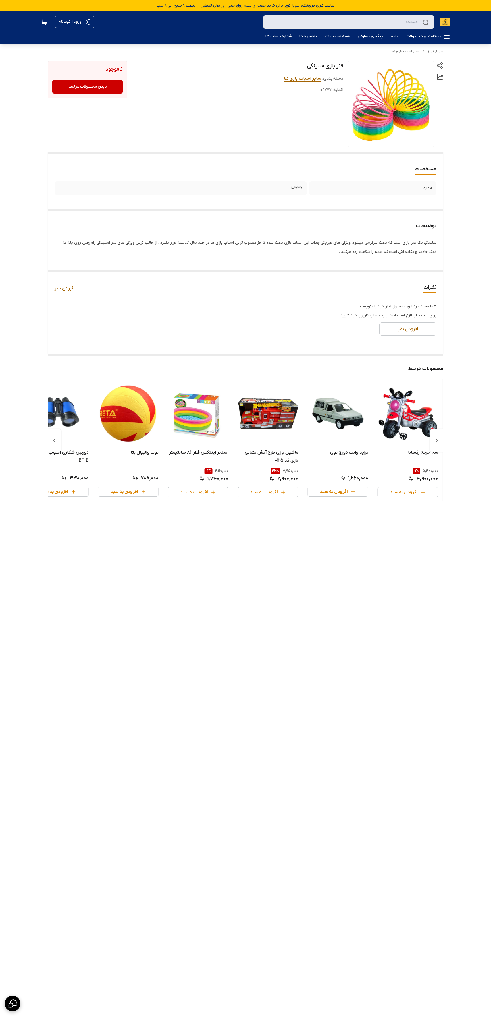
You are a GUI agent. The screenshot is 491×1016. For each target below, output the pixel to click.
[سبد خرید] (44, 21)
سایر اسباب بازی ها (405, 51)
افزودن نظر (65, 288)
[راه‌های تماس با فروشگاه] (12, 1003)
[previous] (437, 440)
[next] (54, 440)
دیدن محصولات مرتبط (88, 86)
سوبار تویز (435, 51)
